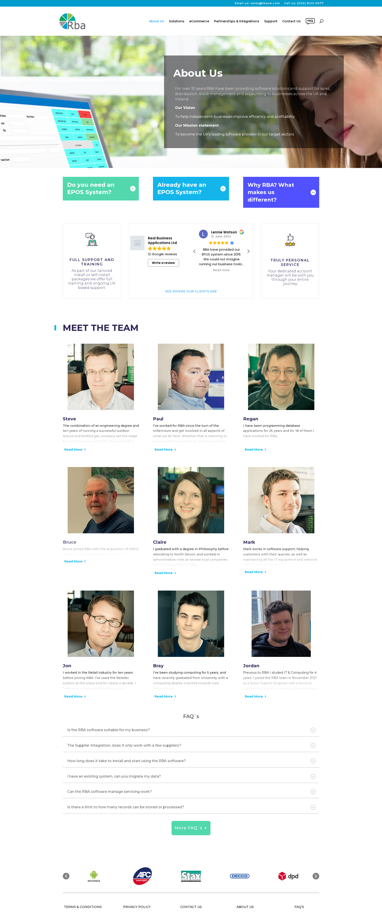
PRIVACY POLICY (137, 907)
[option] (94, 876)
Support (270, 21)
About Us (156, 21)
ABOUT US (245, 907)
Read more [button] (221, 270)
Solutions (176, 21)
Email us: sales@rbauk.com (257, 3)
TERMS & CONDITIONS (83, 907)
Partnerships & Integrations (236, 21)
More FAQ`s (188, 828)
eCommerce (199, 21)
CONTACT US (191, 907)
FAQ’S (299, 907)
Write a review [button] (163, 263)
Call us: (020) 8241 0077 (304, 3)
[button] (248, 251)
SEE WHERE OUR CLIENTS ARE (191, 291)
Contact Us (291, 21)
